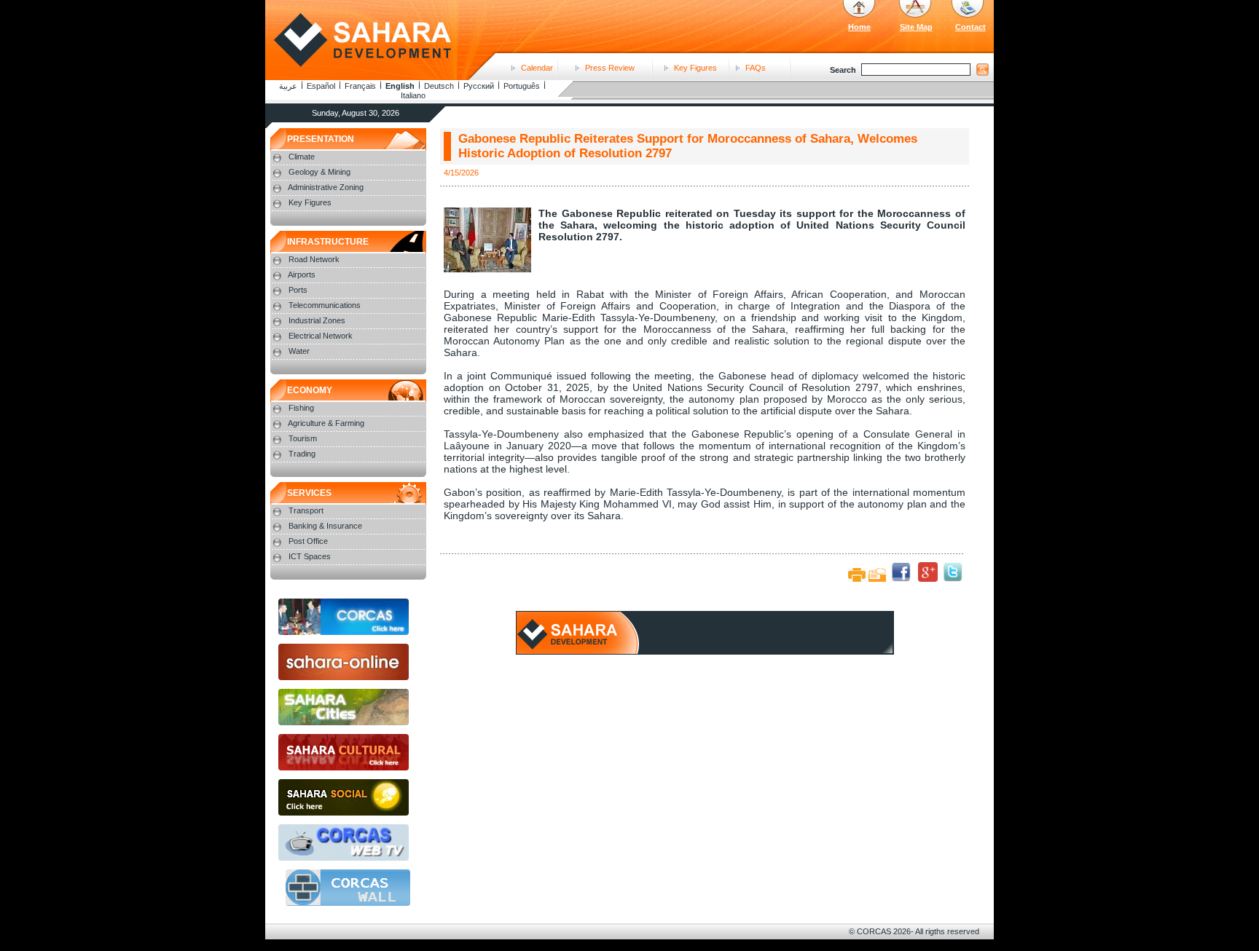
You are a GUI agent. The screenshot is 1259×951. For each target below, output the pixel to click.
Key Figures (695, 67)
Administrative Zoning (326, 187)
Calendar (537, 67)
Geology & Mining (319, 171)
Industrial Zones (317, 320)
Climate (302, 156)
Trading (302, 453)
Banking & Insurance (325, 525)
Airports (301, 274)
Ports (298, 289)
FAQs (755, 67)
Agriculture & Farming (326, 423)
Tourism (303, 438)
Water (299, 351)
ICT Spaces (310, 556)
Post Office (308, 541)
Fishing (301, 407)
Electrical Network (321, 335)
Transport (306, 510)
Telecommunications (325, 305)
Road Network (314, 259)
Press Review (610, 67)
